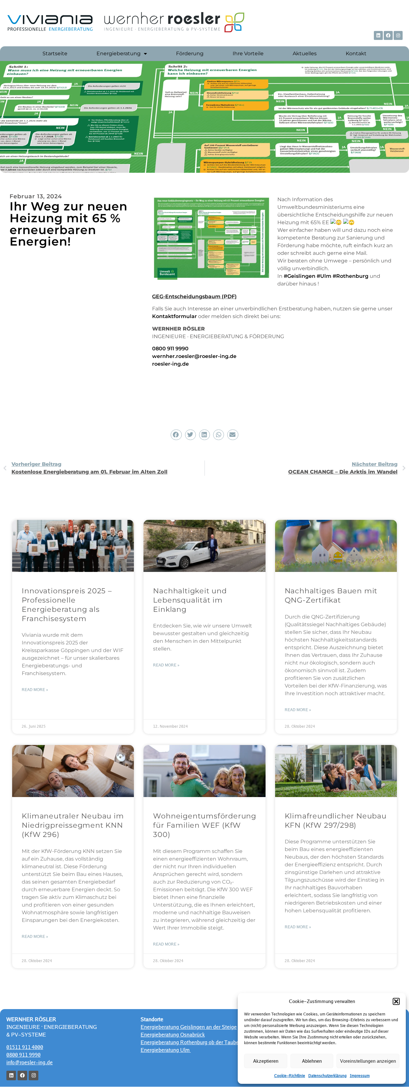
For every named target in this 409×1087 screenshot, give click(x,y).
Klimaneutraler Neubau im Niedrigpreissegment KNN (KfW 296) (73, 825)
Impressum (360, 1076)
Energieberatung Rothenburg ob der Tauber (191, 1042)
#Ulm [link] (324, 276)
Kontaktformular (174, 316)
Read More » (35, 690)
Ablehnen (312, 1061)
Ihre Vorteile (248, 53)
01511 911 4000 (24, 1047)
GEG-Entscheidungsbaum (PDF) (194, 296)
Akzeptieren (265, 1061)
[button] (396, 1001)
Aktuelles (305, 53)
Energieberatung (118, 53)
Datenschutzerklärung (327, 1076)
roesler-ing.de (170, 364)
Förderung (190, 53)
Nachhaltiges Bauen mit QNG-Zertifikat (331, 595)
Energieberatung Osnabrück (173, 1035)
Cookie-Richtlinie (289, 1076)
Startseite (54, 53)
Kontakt (356, 53)
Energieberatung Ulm (166, 1050)
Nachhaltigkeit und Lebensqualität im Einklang (190, 600)
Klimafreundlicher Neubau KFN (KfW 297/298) (336, 820)
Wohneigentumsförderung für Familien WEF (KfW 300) (204, 825)
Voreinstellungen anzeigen (368, 1061)
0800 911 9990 (170, 349)
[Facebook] (388, 35)
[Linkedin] (378, 35)
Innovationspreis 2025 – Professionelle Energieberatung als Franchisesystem (67, 604)
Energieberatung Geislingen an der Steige (189, 1027)
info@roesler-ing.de (29, 1062)
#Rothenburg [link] (350, 276)
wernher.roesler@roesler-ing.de (194, 356)
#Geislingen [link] (299, 276)
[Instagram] (398, 35)
